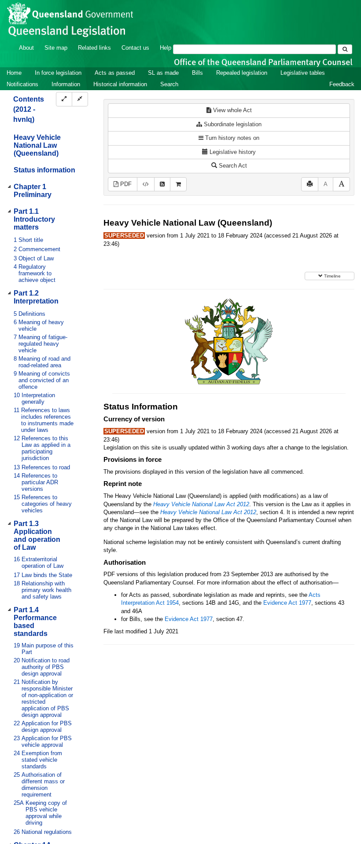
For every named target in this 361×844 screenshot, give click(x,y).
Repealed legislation (241, 72)
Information (66, 84)
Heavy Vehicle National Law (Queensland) (37, 145)
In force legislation (58, 72)
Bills (197, 72)
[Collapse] (80, 99)
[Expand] (64, 99)
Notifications (22, 84)
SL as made (163, 72)
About (26, 47)
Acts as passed (115, 72)
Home (14, 72)
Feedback (341, 84)
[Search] (345, 49)
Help (165, 47)
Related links (94, 47)
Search (169, 84)
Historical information (120, 84)
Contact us (135, 47)
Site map (55, 47)
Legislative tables (302, 72)
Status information (44, 170)
